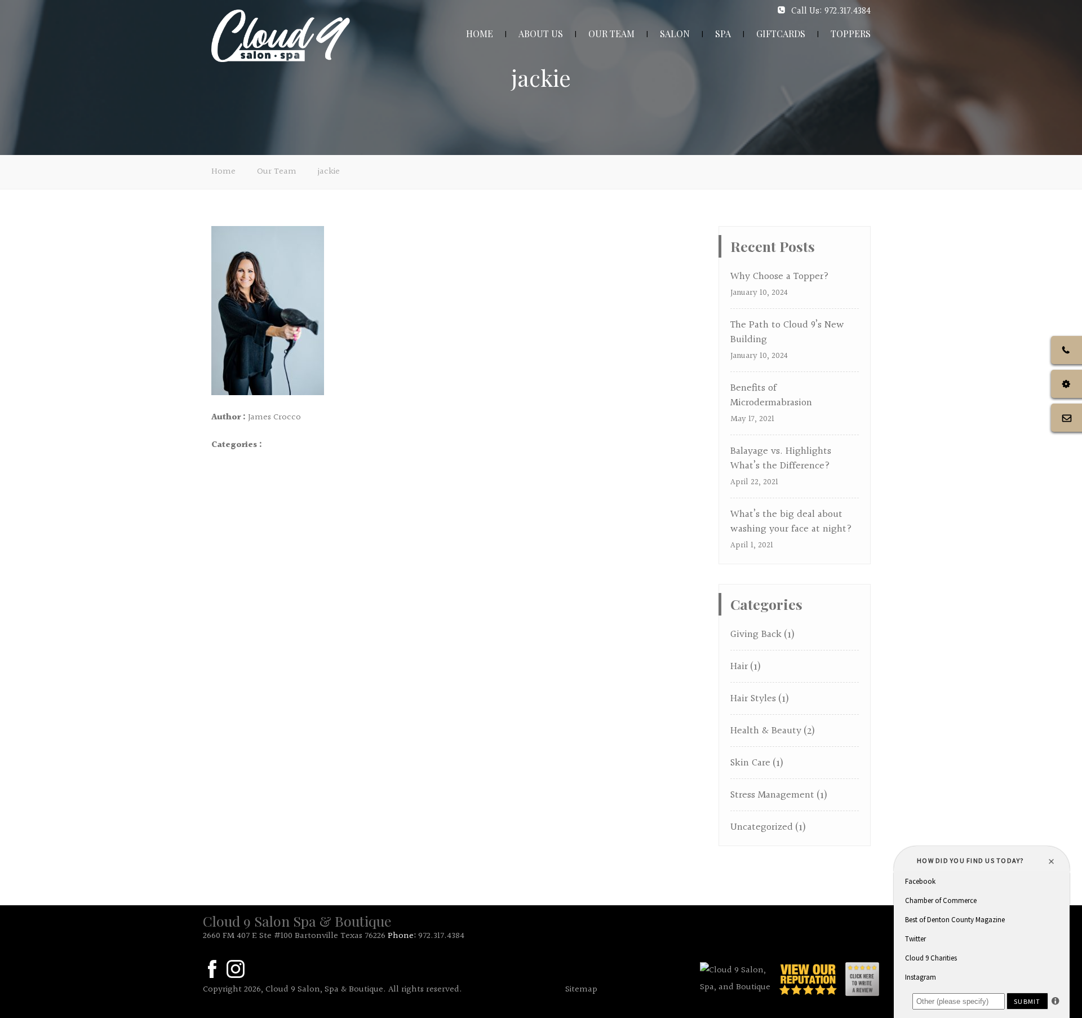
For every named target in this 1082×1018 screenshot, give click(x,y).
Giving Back (756, 634)
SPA (723, 33)
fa (212, 969)
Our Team (276, 172)
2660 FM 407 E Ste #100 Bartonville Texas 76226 (294, 936)
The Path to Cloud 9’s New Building (787, 332)
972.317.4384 (441, 936)
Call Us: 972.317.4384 (831, 11)
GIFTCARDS (780, 33)
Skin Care (750, 763)
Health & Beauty (765, 731)
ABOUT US (540, 33)
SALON (675, 33)
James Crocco (274, 417)
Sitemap (581, 989)
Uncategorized (761, 827)
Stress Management (772, 795)
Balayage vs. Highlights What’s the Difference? (780, 458)
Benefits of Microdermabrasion (771, 395)
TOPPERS (851, 33)
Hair (739, 666)
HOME (479, 33)
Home (223, 172)
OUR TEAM (611, 33)
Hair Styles (753, 699)
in (236, 969)
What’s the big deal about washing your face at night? (791, 521)
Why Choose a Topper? (779, 276)
